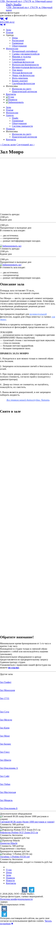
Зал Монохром (7, 690)
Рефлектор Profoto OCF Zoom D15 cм (19, 832)
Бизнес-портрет (20, 80)
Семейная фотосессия (23, 62)
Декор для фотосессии (23, 75)
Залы (8, 29)
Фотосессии (12, 48)
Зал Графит (5, 682)
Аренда (10, 115)
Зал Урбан (5, 784)
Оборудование (19, 46)
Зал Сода (4, 711)
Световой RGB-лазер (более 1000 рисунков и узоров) (27, 821)
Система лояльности (22, 126)
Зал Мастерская (8, 792)
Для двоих (17, 70)
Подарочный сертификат (24, 51)
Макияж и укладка (21, 56)
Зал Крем (4, 728)
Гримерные (17, 43)
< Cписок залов (8, 144)
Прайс (15, 118)
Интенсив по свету (21, 89)
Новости (10, 880)
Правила (10, 128)
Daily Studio (13, 4)
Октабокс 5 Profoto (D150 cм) (15, 856)
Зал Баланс (5, 744)
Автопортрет (18, 59)
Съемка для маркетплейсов (26, 54)
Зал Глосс (5, 752)
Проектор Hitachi (8, 843)
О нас (9, 869)
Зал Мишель (6, 800)
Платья (9, 32)
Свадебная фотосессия (23, 83)
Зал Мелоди (6, 720)
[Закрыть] (12, 923)
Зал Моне (5, 736)
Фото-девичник (20, 78)
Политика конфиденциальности (16, 899)
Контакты (11, 94)
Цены (15, 38)
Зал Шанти (5, 760)
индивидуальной (38, 314)
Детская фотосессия (22, 72)
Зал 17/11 (4, 698)
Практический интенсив (24, 91)
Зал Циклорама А (9, 768)
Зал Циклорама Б (8, 808)
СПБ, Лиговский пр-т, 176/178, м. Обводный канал (26, 1)
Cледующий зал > (25, 144)
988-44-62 (7, 22)
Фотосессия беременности (25, 64)
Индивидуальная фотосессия (26, 67)
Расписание (18, 40)
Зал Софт (4, 776)
